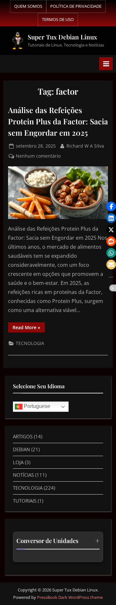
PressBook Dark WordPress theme (70, 597)
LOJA (18, 462)
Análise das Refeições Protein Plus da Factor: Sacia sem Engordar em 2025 (58, 121)
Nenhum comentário (38, 155)
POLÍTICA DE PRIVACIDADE (76, 6)
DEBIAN (21, 449)
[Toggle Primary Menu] (106, 63)
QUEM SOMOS (28, 6)
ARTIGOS (23, 436)
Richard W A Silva (85, 145)
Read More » (29, 326)
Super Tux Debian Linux (62, 37)
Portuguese (36, 406)
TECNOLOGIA (30, 343)
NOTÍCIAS (23, 475)
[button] (111, 206)
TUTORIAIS (24, 500)
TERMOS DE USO (58, 19)
